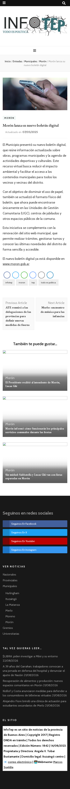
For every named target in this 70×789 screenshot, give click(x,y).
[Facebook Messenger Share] (32, 275)
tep (33, 282)
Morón (9, 118)
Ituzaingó (11, 599)
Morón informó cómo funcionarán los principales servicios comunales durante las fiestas (34, 430)
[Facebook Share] (7, 275)
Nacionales (9, 574)
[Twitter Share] (15, 275)
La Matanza (12, 604)
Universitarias (11, 633)
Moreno (10, 616)
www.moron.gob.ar (16, 264)
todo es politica (48, 282)
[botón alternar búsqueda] (64, 3)
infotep (8, 282)
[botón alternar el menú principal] (35, 50)
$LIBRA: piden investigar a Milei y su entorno (30, 656)
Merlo (9, 610)
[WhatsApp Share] (24, 275)
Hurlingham (12, 593)
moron (22, 282)
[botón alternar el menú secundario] (4, 3)
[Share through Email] (41, 275)
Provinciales (10, 580)
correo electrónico (20, 762)
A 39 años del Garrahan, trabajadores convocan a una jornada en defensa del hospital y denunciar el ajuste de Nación (34, 671)
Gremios (8, 628)
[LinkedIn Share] (50, 275)
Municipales (10, 586)
